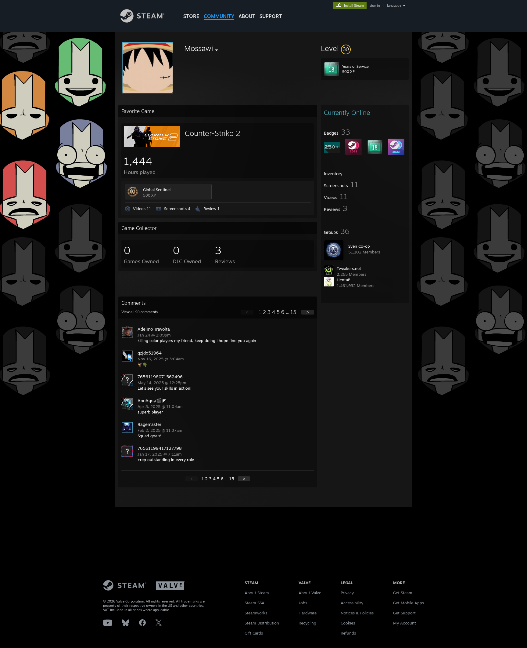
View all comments (139, 312)
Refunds (348, 633)
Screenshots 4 (177, 208)
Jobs (303, 602)
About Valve (310, 592)
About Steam (257, 592)
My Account (404, 623)
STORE (191, 16)
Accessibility (352, 602)
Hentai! (343, 279)
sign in (375, 5)
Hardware (308, 612)
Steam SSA (254, 602)
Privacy (347, 592)
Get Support (404, 612)
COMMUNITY (219, 16)
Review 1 (211, 208)
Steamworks (256, 612)
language (394, 5)
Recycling (307, 623)
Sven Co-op (359, 246)
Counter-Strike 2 (212, 133)
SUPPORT (271, 16)
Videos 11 (142, 208)
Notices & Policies (357, 612)
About (246, 16)
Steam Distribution (262, 623)
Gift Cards (254, 633)
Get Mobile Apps (408, 602)
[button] (365, 48)
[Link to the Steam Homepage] (142, 21)
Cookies (348, 623)
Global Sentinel (156, 189)
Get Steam (402, 592)
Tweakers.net (349, 268)
